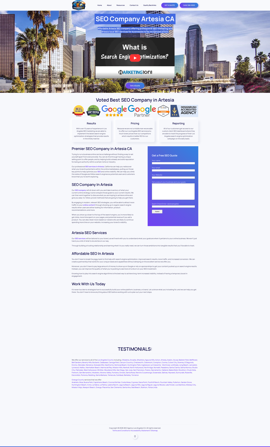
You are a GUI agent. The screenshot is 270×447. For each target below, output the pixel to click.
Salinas (164, 372)
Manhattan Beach (93, 367)
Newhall (126, 367)
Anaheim (75, 382)
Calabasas (104, 362)
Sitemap (154, 430)
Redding (91, 375)
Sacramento (156, 370)
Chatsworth (138, 362)
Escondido (76, 375)
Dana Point (143, 382)
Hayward (171, 372)
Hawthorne (109, 365)
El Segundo (189, 362)
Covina (164, 362)
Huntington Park (134, 365)
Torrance (135, 375)
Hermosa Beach (120, 365)
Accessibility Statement (140, 430)
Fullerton (176, 382)
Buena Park (88, 382)
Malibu (82, 367)
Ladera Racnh (112, 385)
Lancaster (193, 365)
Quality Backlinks (149, 5)
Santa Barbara (101, 375)
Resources (121, 5)
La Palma (103, 385)
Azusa (175, 360)
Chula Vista (191, 370)
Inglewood (145, 365)
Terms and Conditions (121, 430)
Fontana (115, 372)
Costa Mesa (126, 382)
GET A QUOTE (170, 5)
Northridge (148, 367)
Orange (99, 387)
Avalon (169, 360)
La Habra (95, 385)
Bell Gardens (77, 362)
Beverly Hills (87, 362)
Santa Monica (185, 367)
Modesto (95, 372)
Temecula (111, 375)
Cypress (134, 382)
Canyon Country (126, 362)
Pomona (84, 375)
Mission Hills (117, 367)
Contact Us (134, 5)
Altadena (125, 360)
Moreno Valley (105, 372)
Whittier (100, 370)
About (109, 5)
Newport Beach (89, 387)
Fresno (147, 370)
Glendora (89, 365)
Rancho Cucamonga (144, 372)
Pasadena (165, 367)
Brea (81, 382)
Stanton (144, 387)
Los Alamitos (180, 385)
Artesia (163, 360)
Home (99, 5)
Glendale (81, 365)
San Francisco (138, 370)
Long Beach (183, 365)
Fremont (75, 372)
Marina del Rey (106, 367)
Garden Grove (186, 382)
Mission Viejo (77, 387)
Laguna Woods (159, 385)
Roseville (188, 372)
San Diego (121, 370)
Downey (181, 362)
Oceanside (157, 372)
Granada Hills (99, 365)
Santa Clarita (174, 367)
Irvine (89, 385)
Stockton (182, 370)
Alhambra (140, 360)
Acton (157, 360)
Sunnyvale (180, 372)
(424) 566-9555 (189, 5)
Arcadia (133, 360)
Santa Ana (126, 387)
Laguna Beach (124, 385)
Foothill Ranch (153, 382)
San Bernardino (85, 372)
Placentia (106, 387)
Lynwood (75, 367)
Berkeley (127, 375)
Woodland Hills (110, 370)
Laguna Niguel (146, 385)
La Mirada (174, 365)
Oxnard (122, 372)
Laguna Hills (135, 385)
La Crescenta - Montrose (160, 365)
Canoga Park (114, 362)
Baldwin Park (184, 360)
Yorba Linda (152, 387)
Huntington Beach (79, 385)
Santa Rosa (130, 372)
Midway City (191, 385)
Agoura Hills (150, 360)
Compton (157, 362)
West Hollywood (90, 370)
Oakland (165, 370)
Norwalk (157, 367)
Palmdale (79, 370)
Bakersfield (173, 370)
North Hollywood (136, 367)
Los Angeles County (105, 360)
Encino (74, 365)
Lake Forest (170, 385)
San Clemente (116, 387)
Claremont (148, 362)
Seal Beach (135, 387)
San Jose (128, 370)
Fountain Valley (166, 382)
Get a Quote (135, 85)
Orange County (78, 380)
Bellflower (193, 360)
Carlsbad (119, 375)
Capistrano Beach (100, 382)
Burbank (95, 362)
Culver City (172, 362)
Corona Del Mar (114, 382)
